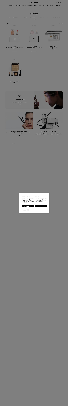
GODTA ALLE (41, 206)
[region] (34, 203)
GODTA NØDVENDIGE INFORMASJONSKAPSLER (27, 206)
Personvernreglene (25, 202)
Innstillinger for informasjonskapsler (26, 209)
